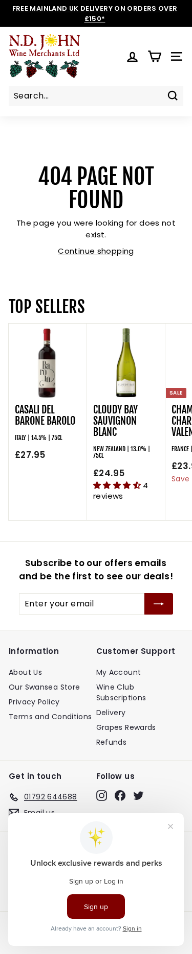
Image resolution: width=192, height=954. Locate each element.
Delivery (111, 712)
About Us (25, 672)
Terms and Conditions (50, 717)
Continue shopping (96, 251)
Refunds (111, 742)
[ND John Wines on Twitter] (138, 795)
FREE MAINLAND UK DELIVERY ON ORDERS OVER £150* (95, 13)
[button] (118, 485)
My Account (118, 672)
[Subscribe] (158, 604)
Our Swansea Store (44, 687)
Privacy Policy (34, 702)
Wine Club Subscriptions (121, 692)
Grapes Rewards (126, 727)
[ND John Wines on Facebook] (120, 795)
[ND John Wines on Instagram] (101, 795)
